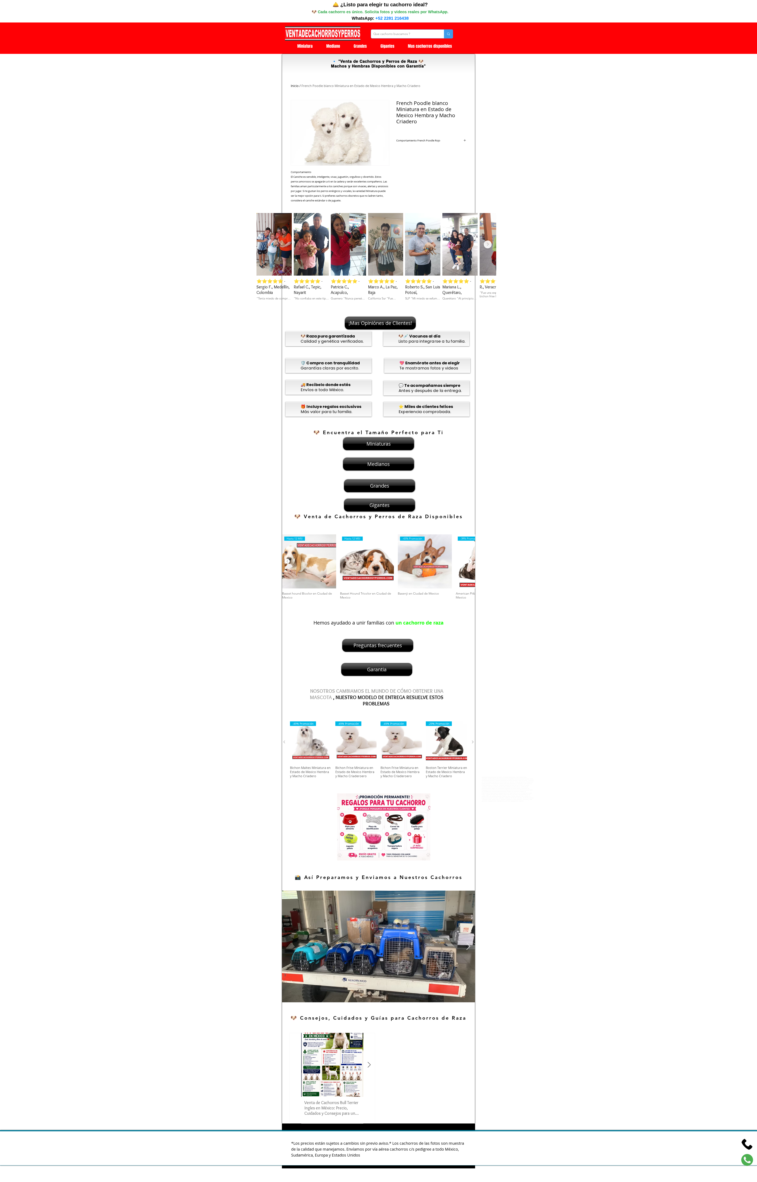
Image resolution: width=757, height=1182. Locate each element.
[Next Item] (488, 244)
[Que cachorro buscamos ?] (448, 34)
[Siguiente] (469, 561)
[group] (378, 569)
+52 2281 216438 (392, 18)
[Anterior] (287, 561)
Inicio (295, 86)
